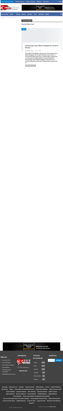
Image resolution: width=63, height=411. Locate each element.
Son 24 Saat (4, 14)
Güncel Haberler (10, 391)
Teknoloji (41, 14)
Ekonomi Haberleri (21, 394)
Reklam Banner (30, 1)
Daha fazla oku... (30, 65)
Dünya (18, 14)
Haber (11, 14)
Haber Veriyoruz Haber (55, 389)
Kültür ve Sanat (53, 391)
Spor (35, 14)
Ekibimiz (39, 1)
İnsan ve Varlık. (31, 400)
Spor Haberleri (32, 391)
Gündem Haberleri (21, 391)
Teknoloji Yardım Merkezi (53, 400)
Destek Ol (31, 403)
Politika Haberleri (42, 394)
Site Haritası (4, 389)
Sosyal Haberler (32, 394)
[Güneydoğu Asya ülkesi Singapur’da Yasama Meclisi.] (41, 39)
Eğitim (47, 14)
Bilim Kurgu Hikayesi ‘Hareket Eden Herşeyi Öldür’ (36, 396)
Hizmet (47, 387)
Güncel (24, 14)
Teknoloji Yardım (29, 387)
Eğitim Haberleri (10, 394)
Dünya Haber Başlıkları (42, 389)
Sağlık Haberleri (52, 394)
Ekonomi (36, 379)
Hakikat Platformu (21, 400)
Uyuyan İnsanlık (41, 400)
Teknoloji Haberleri (42, 391)
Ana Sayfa (4, 387)
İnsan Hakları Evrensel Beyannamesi (24, 389)
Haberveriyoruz (20, 1)
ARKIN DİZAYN (52, 406)
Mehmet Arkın (37, 376)
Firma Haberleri (17, 396)
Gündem (29, 14)
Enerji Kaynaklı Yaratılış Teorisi (39, 398)
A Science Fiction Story (9, 400)
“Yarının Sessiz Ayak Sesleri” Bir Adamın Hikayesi (16, 398)
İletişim (11, 389)
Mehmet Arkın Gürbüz (54, 398)
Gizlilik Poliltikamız (56, 387)
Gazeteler (46, 1)
